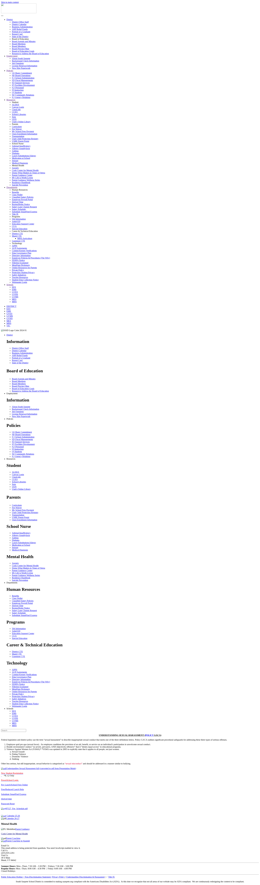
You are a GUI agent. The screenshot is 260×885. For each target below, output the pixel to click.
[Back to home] (18, 12)
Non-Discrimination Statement (38, 877)
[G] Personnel (18, 87)
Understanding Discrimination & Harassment (85, 877)
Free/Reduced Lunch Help (12, 789)
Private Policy (18, 270)
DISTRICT (11, 306)
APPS (14, 246)
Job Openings (18, 63)
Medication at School (21, 158)
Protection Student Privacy (23, 272)
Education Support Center (23, 224)
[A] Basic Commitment (22, 73)
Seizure (15, 160)
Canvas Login (18, 107)
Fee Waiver (17, 129)
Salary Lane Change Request (24, 207)
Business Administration (22, 27)
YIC (8, 326)
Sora (14, 117)
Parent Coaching (13, 838)
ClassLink (16, 109)
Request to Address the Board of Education (30, 53)
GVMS (15, 297)
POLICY (149, 735)
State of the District (20, 36)
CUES (15, 112)
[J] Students (17, 92)
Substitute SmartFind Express (24, 212)
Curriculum (17, 126)
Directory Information (21, 255)
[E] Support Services (21, 83)
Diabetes (15, 153)
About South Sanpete (21, 58)
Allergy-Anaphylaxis (21, 148)
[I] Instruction (18, 90)
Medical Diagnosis (20, 163)
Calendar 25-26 (13, 816)
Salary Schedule (19, 209)
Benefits (15, 192)
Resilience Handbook (21, 182)
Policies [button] (9, 419)
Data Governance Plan (21, 253)
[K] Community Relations (23, 95)
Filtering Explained (20, 263)
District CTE (17, 233)
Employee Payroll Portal (22, 199)
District (9, 19)
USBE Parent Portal (20, 141)
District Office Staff (20, 22)
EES (14, 287)
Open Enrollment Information (24, 134)
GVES (15, 292)
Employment (11, 56)
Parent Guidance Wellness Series (26, 180)
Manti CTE (17, 236)
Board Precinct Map (20, 49)
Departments (11, 187)
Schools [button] (9, 708)
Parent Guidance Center (22, 175)
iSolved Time (17, 202)
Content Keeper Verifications (24, 250)
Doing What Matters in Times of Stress (28, 173)
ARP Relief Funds (20, 29)
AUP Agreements (19, 248)
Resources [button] (10, 459)
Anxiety (15, 168)
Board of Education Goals (23, 51)
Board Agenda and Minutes (23, 41)
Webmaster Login (19, 282)
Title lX (15, 214)
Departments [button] (11, 582)
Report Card (17, 34)
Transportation (18, 136)
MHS (14, 302)
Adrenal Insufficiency (21, 146)
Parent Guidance (22, 829)
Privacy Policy (58, 877)
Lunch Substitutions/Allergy (24, 156)
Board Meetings (19, 44)
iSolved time (6, 799)
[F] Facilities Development (23, 85)
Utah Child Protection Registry (25, 139)
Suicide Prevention (20, 185)
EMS (14, 289)
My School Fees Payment (23, 131)
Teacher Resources (20, 277)
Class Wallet (17, 195)
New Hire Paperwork (21, 68)
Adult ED (16, 221)
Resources (10, 100)
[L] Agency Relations (21, 97)
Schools (9, 285)
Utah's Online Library (21, 122)
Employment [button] (11, 393)
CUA (14, 226)
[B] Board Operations (21, 75)
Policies (9, 70)
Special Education (19, 229)
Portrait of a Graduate (21, 32)
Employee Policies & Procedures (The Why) (31, 258)
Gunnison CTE (18, 241)
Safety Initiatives (19, 275)
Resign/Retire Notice (21, 204)
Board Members (19, 46)
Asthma (15, 151)
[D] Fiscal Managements (22, 80)
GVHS (15, 294)
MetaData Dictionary (21, 265)
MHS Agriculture (24, 238)
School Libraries (19, 114)
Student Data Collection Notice (25, 280)
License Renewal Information (24, 66)
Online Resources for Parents (24, 267)
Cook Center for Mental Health (25, 170)
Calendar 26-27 (12, 818)
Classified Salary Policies (22, 197)
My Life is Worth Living (22, 177)
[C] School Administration (23, 78)
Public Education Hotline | (13, 877)
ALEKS (15, 105)
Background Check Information (25, 61)
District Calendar (19, 24)
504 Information (19, 219)
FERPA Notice (18, 260)
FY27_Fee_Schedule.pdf (17, 808)
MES (14, 299)
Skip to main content (10, 2)
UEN (14, 119)
